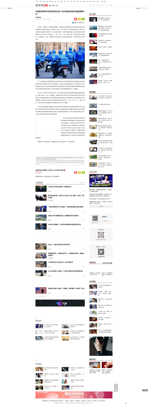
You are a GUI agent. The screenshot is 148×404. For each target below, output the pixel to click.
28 (84, 275)
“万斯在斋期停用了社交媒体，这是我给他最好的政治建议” (66, 207)
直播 (47, 1)
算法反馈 (83, 182)
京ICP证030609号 (101, 400)
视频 (44, 1)
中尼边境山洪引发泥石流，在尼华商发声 (60, 262)
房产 (71, 1)
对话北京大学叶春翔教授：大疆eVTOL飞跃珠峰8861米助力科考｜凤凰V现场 (100, 195)
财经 (55, 1)
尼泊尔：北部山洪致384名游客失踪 (59, 244)
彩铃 (109, 263)
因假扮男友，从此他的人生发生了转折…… (94, 273)
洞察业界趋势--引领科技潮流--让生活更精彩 (47, 176)
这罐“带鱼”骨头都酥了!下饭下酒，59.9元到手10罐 (49, 170)
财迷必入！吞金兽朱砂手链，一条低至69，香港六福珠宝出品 (107, 371)
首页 (37, 1)
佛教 (88, 1)
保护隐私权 (77, 400)
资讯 (40, 1)
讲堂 (104, 263)
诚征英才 (72, 400)
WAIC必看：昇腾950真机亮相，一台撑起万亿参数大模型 (100, 190)
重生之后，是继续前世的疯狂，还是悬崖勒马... (107, 274)
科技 (75, 1)
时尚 (65, 1)
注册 (102, 1)
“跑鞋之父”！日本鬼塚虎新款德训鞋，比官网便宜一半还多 (94, 371)
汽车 (68, 1)
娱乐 (59, 1)
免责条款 (83, 400)
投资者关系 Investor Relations (56, 400)
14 (84, 220)
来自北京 (42, 19)
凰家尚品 (92, 359)
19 (84, 229)
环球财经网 (38, 17)
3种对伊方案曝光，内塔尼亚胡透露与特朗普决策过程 (64, 224)
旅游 (84, 1)
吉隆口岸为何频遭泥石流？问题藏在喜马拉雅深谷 (63, 215)
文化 (81, 1)
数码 (94, 1)
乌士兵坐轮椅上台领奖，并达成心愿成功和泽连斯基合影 (65, 271)
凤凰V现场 (93, 172)
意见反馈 (89, 400)
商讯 (53, 5)
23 (84, 293)
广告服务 (66, 400)
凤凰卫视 (51, 1)
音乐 (106, 263)
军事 (78, 1)
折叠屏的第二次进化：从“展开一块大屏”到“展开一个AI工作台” (101, 202)
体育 (62, 1)
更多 (97, 1)
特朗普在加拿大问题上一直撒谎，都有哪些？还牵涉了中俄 (66, 288)
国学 (91, 1)
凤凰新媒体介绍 (45, 400)
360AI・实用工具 (79, 22)
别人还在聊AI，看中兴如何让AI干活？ (99, 199)
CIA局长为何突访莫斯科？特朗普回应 (59, 187)
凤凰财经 (104, 216)
